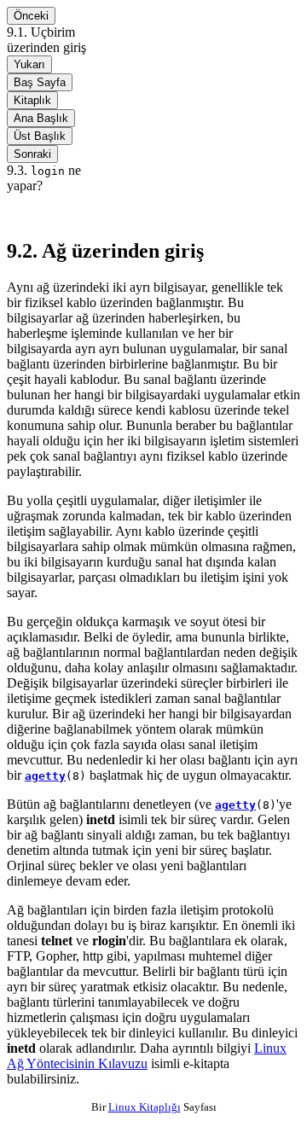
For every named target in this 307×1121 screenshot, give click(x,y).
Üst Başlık (40, 136)
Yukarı (29, 64)
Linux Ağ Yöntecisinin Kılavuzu (147, 1056)
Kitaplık (32, 100)
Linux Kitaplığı (144, 1107)
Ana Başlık (41, 118)
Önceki (31, 15)
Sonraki (32, 154)
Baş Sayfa (40, 82)
